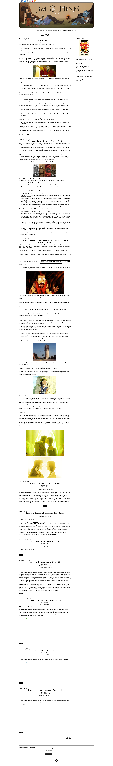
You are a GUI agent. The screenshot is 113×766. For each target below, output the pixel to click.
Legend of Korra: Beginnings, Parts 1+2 (45, 690)
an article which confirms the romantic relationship (51, 263)
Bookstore (49, 30)
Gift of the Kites (79, 74)
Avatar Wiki (35, 492)
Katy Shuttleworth (31, 747)
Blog (37, 30)
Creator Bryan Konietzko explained (58, 147)
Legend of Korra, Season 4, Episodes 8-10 (45, 141)
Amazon (78, 59)
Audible (90, 59)
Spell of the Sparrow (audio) (82, 79)
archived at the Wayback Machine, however (61, 254)
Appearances (67, 30)
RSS (37, 1)
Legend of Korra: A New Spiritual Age (45, 601)
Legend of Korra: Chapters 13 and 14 (45, 542)
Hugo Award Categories (26, 82)
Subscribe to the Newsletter (51, 748)
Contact (74, 30)
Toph (35, 502)
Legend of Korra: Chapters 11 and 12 (45, 562)
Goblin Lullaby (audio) (81, 76)
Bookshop (86, 59)
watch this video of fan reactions (28, 318)
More (45, 505)
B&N (82, 59)
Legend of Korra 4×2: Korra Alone (45, 483)
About (42, 30)
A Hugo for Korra (45, 41)
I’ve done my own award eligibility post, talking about (30, 42)
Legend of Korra (34, 44)
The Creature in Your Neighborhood (84, 70)
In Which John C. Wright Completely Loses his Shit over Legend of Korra (45, 242)
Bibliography (57, 30)
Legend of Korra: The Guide (45, 651)
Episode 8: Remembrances (25, 147)
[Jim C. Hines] (56, 27)
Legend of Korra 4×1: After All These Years (45, 513)
